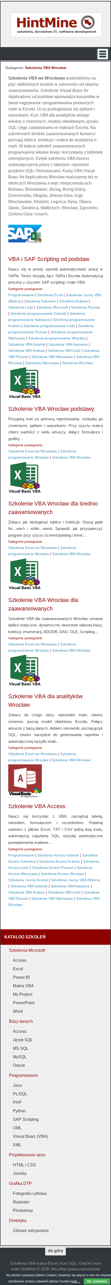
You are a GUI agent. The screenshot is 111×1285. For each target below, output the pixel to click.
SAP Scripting (26, 1119)
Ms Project (22, 994)
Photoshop (23, 1210)
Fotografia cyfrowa (30, 1193)
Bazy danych (21, 1021)
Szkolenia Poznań (85, 307)
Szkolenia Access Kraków (59, 861)
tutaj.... (75, 1281)
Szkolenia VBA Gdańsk (26, 344)
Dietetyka (17, 1220)
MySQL (20, 1057)
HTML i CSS (24, 1165)
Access (19, 960)
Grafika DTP (20, 1183)
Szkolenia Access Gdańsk (58, 855)
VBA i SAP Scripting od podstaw (48, 259)
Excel (18, 969)
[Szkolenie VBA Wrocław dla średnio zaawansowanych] (55, 478)
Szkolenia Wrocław (77, 363)
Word (18, 1011)
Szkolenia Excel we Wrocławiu (32, 451)
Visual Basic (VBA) (30, 1136)
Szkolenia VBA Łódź (64, 350)
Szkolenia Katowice (40, 301)
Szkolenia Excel (50, 295)
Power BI (21, 977)
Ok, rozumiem (97, 1281)
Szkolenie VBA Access (36, 806)
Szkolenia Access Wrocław (62, 874)
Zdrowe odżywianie (31, 1230)
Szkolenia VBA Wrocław (71, 457)
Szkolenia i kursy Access (28, 880)
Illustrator (21, 1202)
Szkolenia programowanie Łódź (49, 326)
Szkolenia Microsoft (52, 307)
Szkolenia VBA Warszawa (52, 357)
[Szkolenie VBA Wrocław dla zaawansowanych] (55, 575)
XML (17, 1145)
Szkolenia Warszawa (42, 363)
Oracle (19, 1065)
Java (17, 1085)
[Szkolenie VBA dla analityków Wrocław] (55, 671)
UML (17, 1128)
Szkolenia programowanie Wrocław (56, 338)
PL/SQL (20, 1094)
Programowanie (21, 295)
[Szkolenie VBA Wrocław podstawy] (55, 383)
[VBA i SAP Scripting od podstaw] (55, 234)
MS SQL (20, 1048)
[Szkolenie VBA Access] (55, 781)
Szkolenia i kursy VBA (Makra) (75, 880)
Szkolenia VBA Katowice (68, 344)
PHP (17, 1102)
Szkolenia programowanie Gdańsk (38, 313)
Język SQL (23, 1040)
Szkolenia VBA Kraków (26, 350)
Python (19, 1111)
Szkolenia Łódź (20, 307)
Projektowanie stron (27, 1155)
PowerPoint (23, 1003)
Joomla (19, 1173)
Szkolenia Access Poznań (53, 868)
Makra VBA (23, 986)
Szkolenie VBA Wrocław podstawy (51, 409)
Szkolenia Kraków (73, 301)
